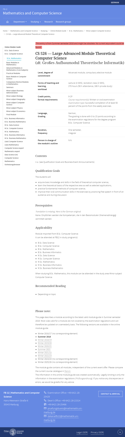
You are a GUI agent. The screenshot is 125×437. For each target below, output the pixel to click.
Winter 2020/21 (45, 346)
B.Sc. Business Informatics (15, 118)
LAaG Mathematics (12, 145)
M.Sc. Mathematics (12, 132)
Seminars (9, 87)
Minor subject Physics (14, 108)
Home (5, 31)
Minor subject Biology (14, 96)
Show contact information (120, 432)
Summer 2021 (44, 349)
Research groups (63, 21)
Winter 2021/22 (45, 352)
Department (19, 21)
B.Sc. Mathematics (76, 31)
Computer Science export (14, 148)
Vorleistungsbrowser (12, 164)
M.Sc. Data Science (12, 125)
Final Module (11, 114)
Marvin (67, 371)
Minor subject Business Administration (15, 92)
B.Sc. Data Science (12, 50)
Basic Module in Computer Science (16, 78)
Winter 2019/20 (45, 343)
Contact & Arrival (110, 394)
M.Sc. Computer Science (14, 128)
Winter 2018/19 (45, 340)
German (115, 2)
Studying (35, 21)
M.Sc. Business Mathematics (15, 138)
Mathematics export (12, 151)
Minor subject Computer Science (98, 31)
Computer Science (11, 158)
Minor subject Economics (15, 111)
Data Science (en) (11, 155)
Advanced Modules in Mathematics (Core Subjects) (17, 69)
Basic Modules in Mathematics (12, 63)
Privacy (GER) (97, 432)
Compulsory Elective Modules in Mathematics (17, 83)
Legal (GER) (82, 432)
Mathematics (10, 161)
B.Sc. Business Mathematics (15, 122)
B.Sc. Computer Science (14, 54)
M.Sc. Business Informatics (15, 135)
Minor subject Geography (15, 99)
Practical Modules (13, 73)
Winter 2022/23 (45, 355)
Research (48, 21)
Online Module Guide (58, 31)
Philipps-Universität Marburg (14, 432)
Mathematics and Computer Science (24, 31)
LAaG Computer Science (14, 141)
